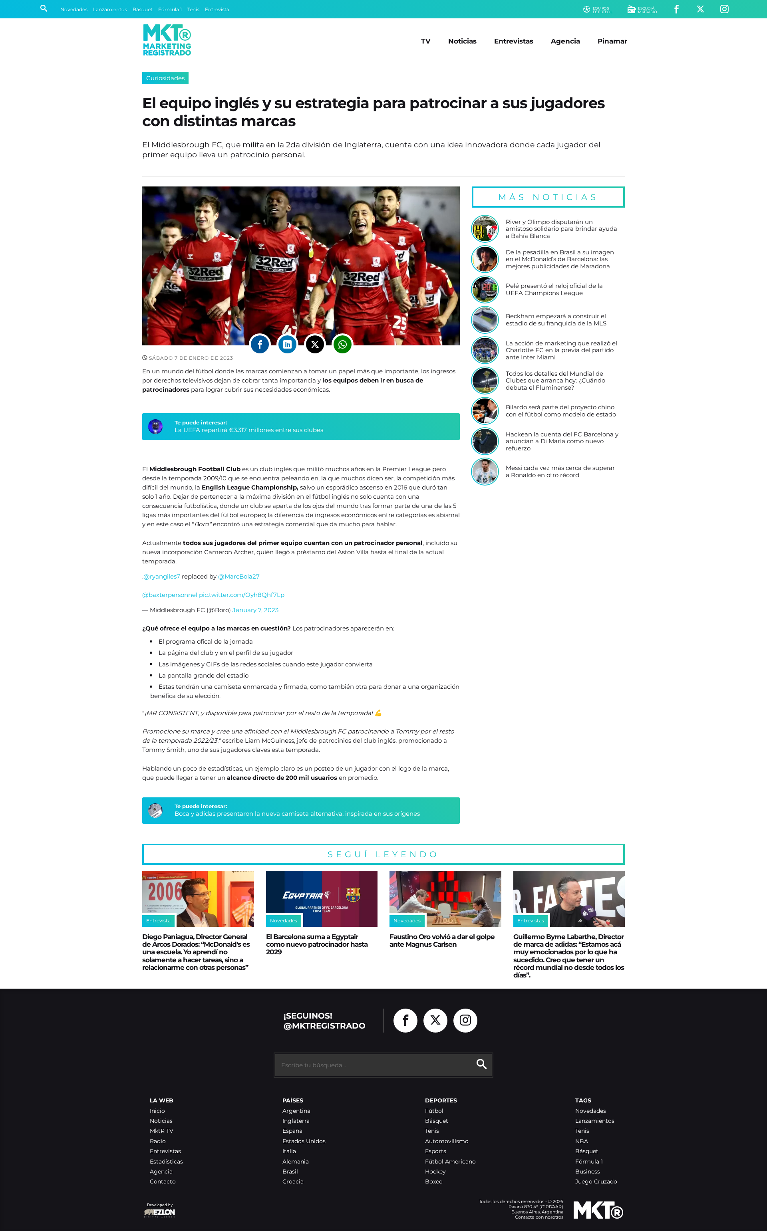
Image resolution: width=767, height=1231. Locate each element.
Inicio (157, 1111)
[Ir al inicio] (167, 40)
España (292, 1131)
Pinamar (612, 41)
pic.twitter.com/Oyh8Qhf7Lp (241, 595)
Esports (435, 1151)
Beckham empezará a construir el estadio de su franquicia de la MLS (556, 320)
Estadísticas (166, 1162)
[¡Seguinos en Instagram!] (724, 9)
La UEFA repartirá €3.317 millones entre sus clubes (249, 430)
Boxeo (434, 1182)
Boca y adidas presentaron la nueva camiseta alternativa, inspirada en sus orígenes (297, 813)
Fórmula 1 (170, 9)
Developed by (158, 1209)
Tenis (193, 9)
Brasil (290, 1172)
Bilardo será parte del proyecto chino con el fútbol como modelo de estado (561, 411)
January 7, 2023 (255, 610)
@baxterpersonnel (169, 595)
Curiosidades (165, 78)
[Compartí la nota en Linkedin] (287, 344)
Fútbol (434, 1111)
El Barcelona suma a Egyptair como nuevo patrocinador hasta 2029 (317, 944)
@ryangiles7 (161, 576)
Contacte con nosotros (539, 1217)
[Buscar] (44, 9)
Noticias (462, 41)
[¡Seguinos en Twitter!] (700, 9)
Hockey (435, 1172)
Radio (158, 1141)
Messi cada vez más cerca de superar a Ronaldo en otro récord (560, 471)
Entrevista (217, 9)
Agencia (565, 41)
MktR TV (161, 1131)
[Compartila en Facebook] (260, 344)
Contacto (163, 1182)
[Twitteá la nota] (315, 344)
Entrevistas (513, 41)
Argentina (296, 1111)
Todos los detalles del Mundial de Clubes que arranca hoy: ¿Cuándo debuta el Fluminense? (555, 380)
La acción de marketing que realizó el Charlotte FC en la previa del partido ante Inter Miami (561, 350)
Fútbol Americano (450, 1162)
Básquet (143, 9)
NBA (581, 1141)
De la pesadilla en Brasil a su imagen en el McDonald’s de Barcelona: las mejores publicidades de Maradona (560, 259)
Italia (289, 1151)
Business (587, 1172)
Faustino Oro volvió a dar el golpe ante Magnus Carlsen (442, 940)
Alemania (295, 1162)
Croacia (293, 1182)
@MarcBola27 (239, 576)
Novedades (73, 9)
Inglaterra (296, 1121)
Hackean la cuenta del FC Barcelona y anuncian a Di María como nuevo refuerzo (562, 441)
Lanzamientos (110, 9)
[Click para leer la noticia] (485, 229)
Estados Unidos (304, 1141)
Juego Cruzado (596, 1182)
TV (426, 41)
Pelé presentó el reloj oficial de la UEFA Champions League (554, 289)
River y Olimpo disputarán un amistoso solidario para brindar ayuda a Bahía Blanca (561, 229)
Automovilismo (447, 1141)
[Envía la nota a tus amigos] (343, 344)
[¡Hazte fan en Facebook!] (676, 9)
